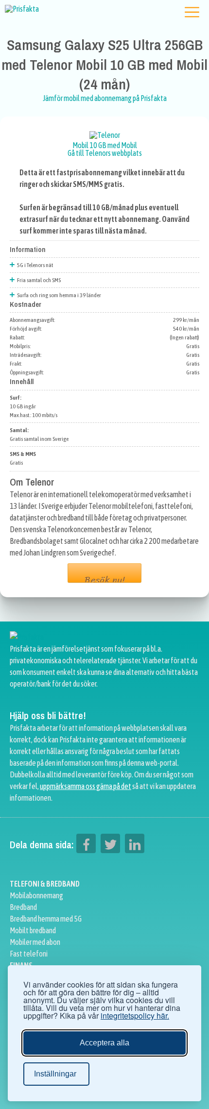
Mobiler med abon (35, 942)
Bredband (23, 907)
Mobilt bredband (33, 930)
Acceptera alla (104, 1043)
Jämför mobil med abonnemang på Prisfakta (105, 98)
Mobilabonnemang (36, 895)
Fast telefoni (29, 953)
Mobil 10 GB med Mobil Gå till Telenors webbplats (105, 149)
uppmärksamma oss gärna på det (85, 786)
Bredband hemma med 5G (46, 918)
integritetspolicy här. (135, 1016)
